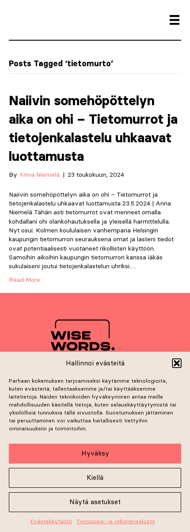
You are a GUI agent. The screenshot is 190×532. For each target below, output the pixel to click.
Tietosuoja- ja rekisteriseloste (115, 521)
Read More (24, 280)
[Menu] (174, 20)
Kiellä (95, 477)
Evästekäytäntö (51, 521)
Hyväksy (95, 453)
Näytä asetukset (95, 502)
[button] (176, 363)
